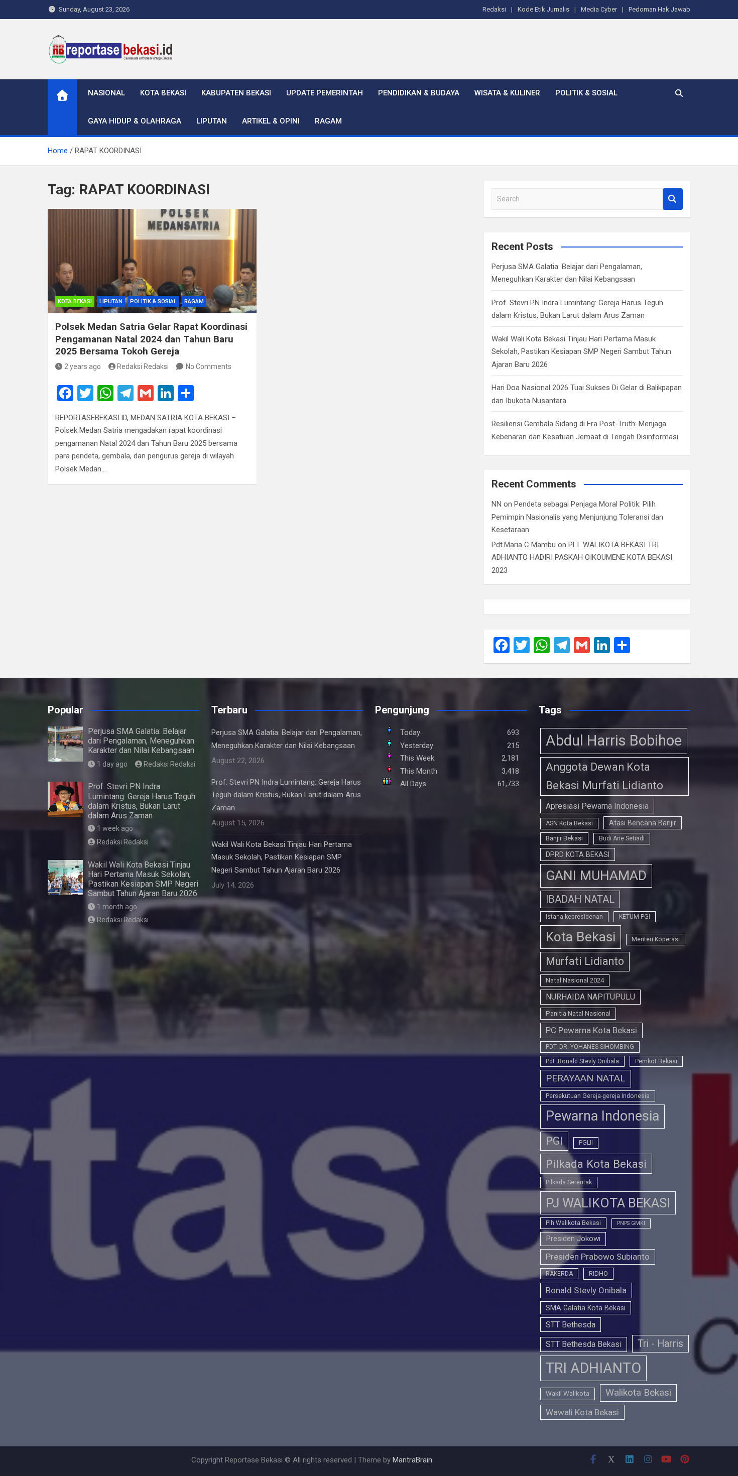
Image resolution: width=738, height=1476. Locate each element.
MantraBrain (412, 1459)
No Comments (208, 366)
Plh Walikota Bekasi (573, 1222)
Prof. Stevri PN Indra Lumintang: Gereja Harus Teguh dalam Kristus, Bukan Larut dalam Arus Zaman (141, 801)
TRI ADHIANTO (593, 1368)
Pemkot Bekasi (656, 1061)
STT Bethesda (570, 1324)
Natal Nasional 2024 (575, 980)
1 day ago (112, 764)
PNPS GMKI (631, 1223)
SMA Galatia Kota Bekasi (586, 1308)
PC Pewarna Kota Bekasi (591, 1030)
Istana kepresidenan (574, 916)
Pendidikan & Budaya (418, 92)
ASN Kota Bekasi (569, 823)
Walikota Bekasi (638, 1392)
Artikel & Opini (271, 121)
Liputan (211, 121)
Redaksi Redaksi (143, 366)
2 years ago (82, 366)
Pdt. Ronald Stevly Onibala (582, 1061)
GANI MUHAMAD (596, 875)
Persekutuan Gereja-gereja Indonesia (598, 1095)
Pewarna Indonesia (602, 1116)
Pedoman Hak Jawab (659, 9)
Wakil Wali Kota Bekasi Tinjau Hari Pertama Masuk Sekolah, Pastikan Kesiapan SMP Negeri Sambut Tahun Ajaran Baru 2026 (581, 351)
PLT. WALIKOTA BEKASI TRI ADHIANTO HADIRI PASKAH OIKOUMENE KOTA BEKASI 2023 (581, 557)
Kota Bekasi (163, 92)
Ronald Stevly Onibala (586, 1290)
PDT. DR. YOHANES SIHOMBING (590, 1046)
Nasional (106, 92)
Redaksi (494, 9)
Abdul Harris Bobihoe (614, 740)
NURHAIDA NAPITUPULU (590, 997)
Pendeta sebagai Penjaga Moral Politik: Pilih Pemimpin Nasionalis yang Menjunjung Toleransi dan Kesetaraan (577, 517)
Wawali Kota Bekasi (582, 1412)
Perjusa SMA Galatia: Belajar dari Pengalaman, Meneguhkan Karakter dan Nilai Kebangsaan (141, 740)
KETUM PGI (634, 916)
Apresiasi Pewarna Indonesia (597, 806)
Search (673, 199)
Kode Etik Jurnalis (543, 9)
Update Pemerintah (324, 92)
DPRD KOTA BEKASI (577, 854)
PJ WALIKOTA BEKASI (608, 1202)
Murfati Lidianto (585, 961)
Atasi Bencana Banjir (642, 823)
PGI (554, 1141)
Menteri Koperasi (656, 939)
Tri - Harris (660, 1343)
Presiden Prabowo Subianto (598, 1257)
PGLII (586, 1142)
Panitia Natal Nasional (578, 1013)
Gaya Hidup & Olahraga (134, 121)
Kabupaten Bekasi (236, 92)
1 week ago (115, 828)
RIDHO (598, 1273)
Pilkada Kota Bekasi (596, 1163)
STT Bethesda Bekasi (584, 1344)
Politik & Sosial (586, 92)
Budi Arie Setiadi (622, 838)
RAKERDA (559, 1273)
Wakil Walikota (567, 1393)
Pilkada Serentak (569, 1182)
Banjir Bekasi (564, 838)
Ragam (328, 121)
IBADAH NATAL (580, 899)
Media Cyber (599, 9)
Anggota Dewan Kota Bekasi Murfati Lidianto (604, 776)
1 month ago (117, 907)
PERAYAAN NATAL (586, 1078)
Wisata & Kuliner (507, 92)
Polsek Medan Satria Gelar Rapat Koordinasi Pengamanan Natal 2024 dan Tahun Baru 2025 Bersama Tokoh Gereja (151, 339)
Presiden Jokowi (573, 1238)
